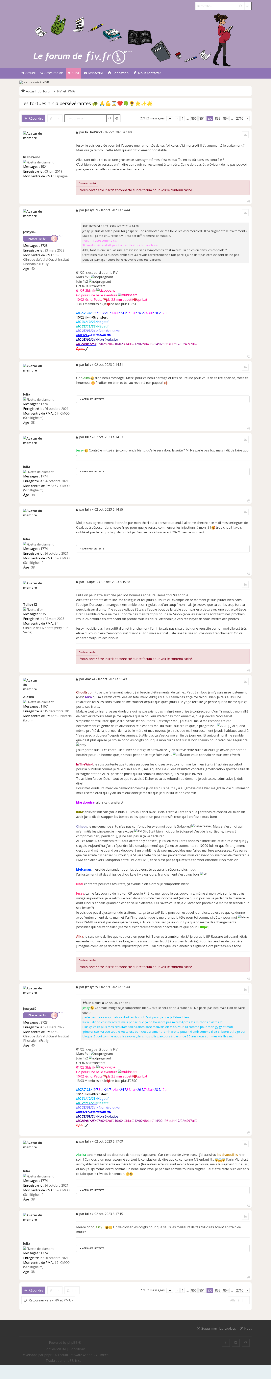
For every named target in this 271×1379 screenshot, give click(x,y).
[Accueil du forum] (135, 39)
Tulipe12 (30, 604)
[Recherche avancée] (247, 6)
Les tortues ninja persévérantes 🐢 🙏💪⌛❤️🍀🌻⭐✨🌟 (87, 103)
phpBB (49, 1355)
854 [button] (226, 118)
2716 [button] (239, 118)
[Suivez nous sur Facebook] (226, 1343)
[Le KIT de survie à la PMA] (34, 82)
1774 (44, 404)
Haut (248, 1328)
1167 (44, 706)
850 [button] (194, 118)
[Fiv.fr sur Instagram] (236, 1343)
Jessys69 (29, 232)
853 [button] (217, 118)
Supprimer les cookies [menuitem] (218, 1328)
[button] (169, 118)
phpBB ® (74, 1342)
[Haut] (248, 201)
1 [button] (183, 118)
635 (43, 614)
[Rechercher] (240, 6)
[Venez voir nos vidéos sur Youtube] (246, 1343)
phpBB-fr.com (73, 1360)
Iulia (26, 394)
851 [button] (202, 118)
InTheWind (31, 157)
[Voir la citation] (111, 226)
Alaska (28, 697)
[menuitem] (93, 73)
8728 (44, 245)
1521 (44, 166)
